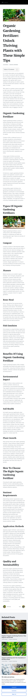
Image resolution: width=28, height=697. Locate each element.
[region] (14, 686)
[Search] (23, 2)
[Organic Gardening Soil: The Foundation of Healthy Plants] (14, 649)
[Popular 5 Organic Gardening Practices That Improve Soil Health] (14, 627)
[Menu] (25, 2)
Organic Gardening (13, 64)
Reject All (14, 694)
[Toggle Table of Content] (16, 70)
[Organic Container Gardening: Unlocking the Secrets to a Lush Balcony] (14, 671)
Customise (14, 690)
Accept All (14, 687)
